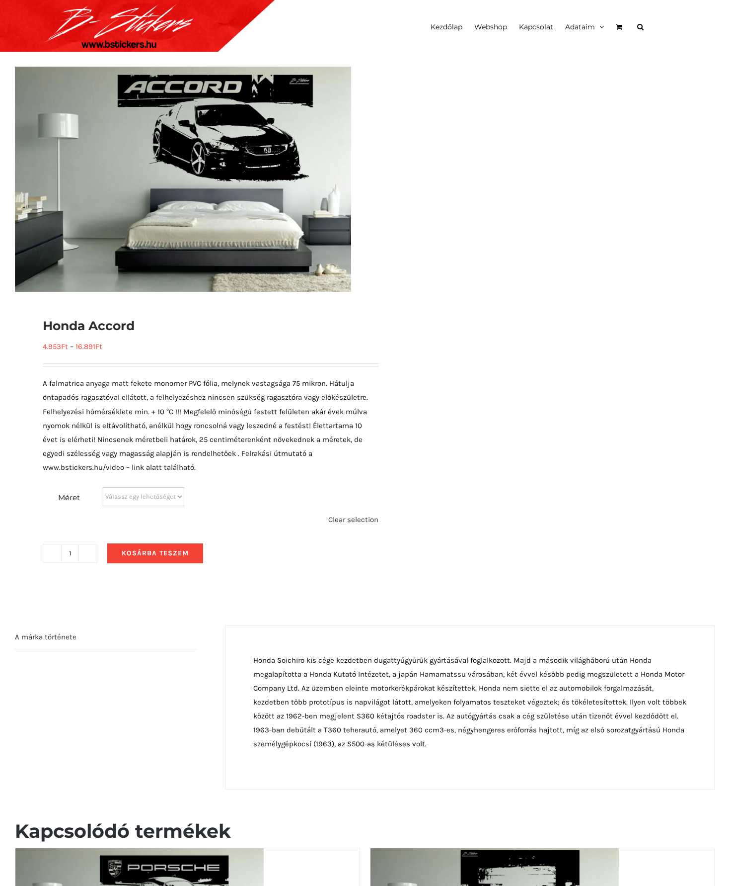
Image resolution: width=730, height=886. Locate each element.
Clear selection (353, 519)
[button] (640, 26)
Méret (69, 497)
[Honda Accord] (183, 179)
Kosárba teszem (155, 553)
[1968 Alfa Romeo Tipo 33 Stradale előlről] (494, 855)
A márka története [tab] (45, 636)
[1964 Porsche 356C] (139, 855)
